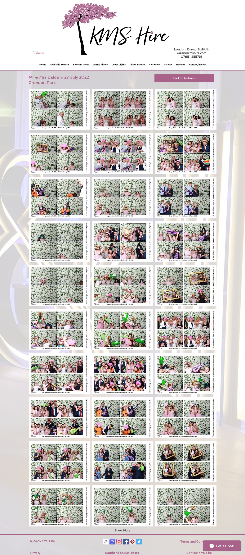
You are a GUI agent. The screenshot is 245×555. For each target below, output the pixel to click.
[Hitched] (106, 541)
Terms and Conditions (196, 541)
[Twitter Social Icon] (139, 541)
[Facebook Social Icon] (126, 541)
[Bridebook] (112, 541)
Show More (122, 530)
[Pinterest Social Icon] (132, 541)
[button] (59, 109)
